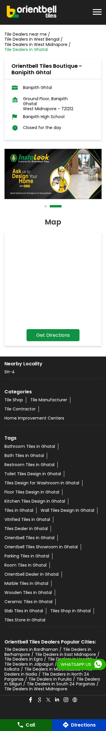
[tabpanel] (53, 174)
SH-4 (9, 372)
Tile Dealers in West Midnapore (35, 689)
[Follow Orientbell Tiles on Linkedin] (57, 700)
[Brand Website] (75, 700)
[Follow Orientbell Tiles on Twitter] (48, 700)
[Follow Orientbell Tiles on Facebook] (30, 700)
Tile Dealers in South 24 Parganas (61, 684)
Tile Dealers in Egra (23, 659)
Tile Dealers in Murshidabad (52, 669)
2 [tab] (51, 206)
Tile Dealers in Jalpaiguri (28, 664)
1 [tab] (45, 206)
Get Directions (53, 335)
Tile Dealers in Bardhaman (31, 649)
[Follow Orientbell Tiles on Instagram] (66, 700)
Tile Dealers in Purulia (50, 679)
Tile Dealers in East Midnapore (65, 654)
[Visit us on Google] (39, 700)
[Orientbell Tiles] (31, 12)
